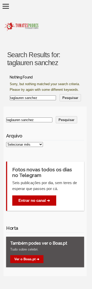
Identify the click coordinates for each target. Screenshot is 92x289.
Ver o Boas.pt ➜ (26, 259)
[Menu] (6, 6)
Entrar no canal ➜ (34, 200)
